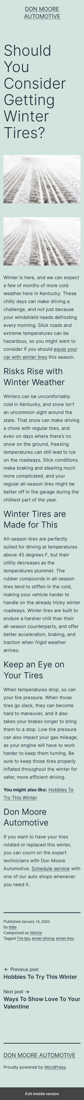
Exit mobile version (42, 1093)
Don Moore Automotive (39, 1055)
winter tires (65, 938)
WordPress (55, 1067)
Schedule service (51, 868)
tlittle (13, 927)
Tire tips (23, 938)
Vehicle (36, 932)
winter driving (43, 938)
